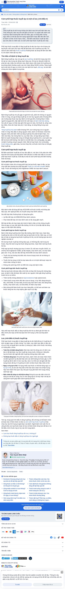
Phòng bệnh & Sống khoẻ (20, 14)
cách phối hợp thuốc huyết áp (35, 422)
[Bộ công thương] (5, 558)
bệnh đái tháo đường (42, 121)
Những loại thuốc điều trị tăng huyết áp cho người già (20, 436)
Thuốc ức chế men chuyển (36, 166)
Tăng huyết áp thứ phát (9, 130)
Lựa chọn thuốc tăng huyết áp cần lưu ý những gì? (19, 433)
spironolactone (29, 278)
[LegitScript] (36, 558)
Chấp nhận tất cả (48, 584)
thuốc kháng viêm (7, 144)
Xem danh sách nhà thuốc (32, 508)
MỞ (61, 2)
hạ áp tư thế (7, 368)
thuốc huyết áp (21, 50)
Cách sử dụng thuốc (12, 471)
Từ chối (17, 584)
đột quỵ (40, 67)
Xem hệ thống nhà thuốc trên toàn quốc (33, 504)
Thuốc (21, 471)
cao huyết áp (28, 59)
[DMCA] (18, 558)
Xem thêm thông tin (7, 467)
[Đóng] (2, 2)
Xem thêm (11, 445)
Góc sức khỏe (8, 14)
